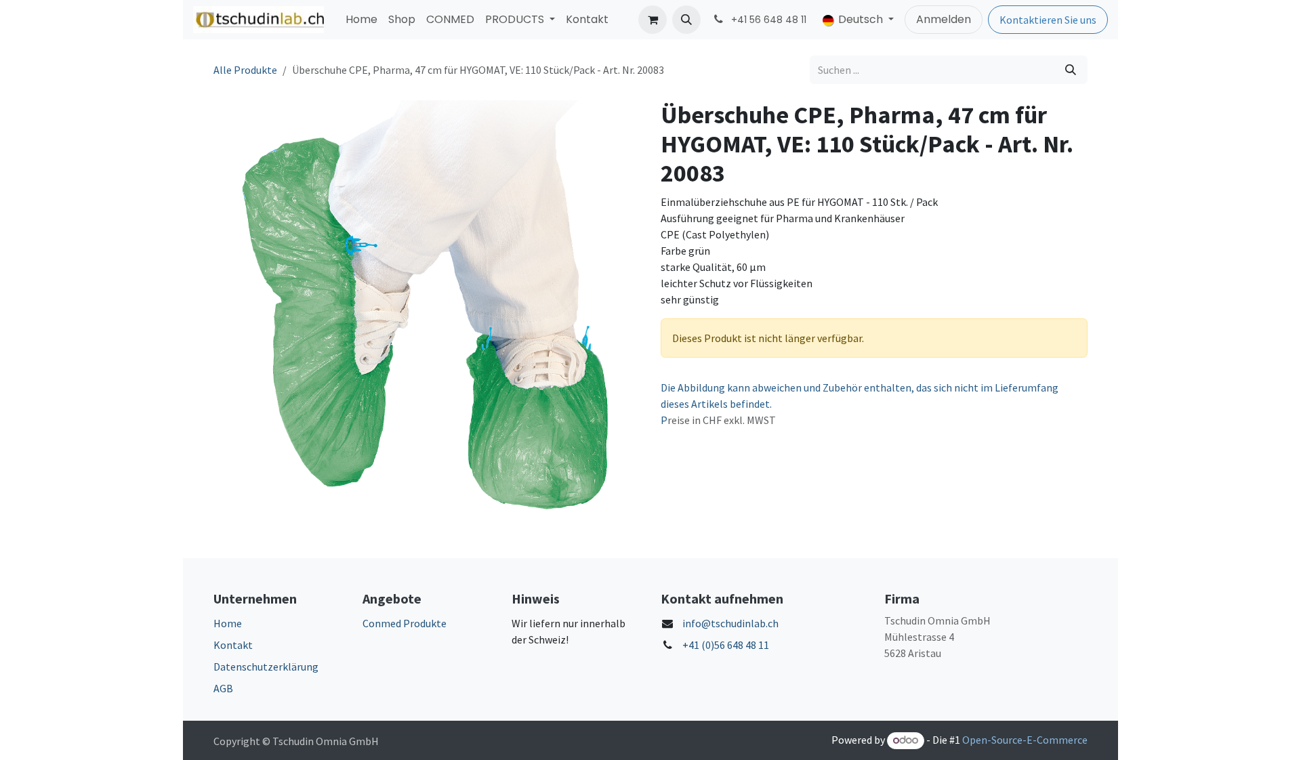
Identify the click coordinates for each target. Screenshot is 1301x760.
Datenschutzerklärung (265, 666)
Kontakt (233, 645)
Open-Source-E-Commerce (1025, 739)
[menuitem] (361, 19)
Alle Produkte (245, 70)
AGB (223, 688)
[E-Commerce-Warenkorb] (652, 19)
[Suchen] (1071, 70)
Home (227, 623)
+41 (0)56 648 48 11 (725, 645)
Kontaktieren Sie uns (1047, 19)
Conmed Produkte (405, 623)
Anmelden (943, 19)
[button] (686, 19)
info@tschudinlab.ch (730, 623)
